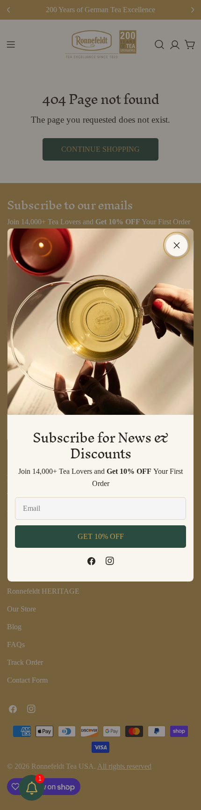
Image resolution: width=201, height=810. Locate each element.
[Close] (176, 245)
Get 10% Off (101, 536)
